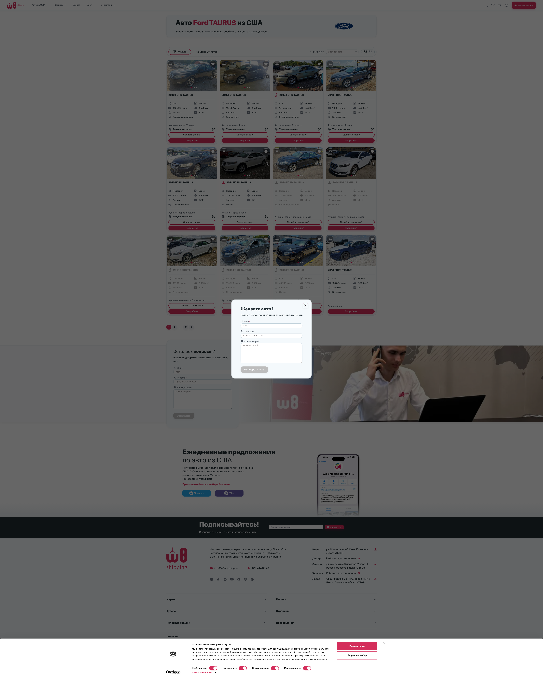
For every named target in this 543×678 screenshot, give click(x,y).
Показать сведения (202, 672)
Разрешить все (357, 646)
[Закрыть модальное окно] (305, 305)
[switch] (243, 668)
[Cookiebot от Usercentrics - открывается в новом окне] (173, 672)
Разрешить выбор (357, 655)
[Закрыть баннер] (384, 643)
